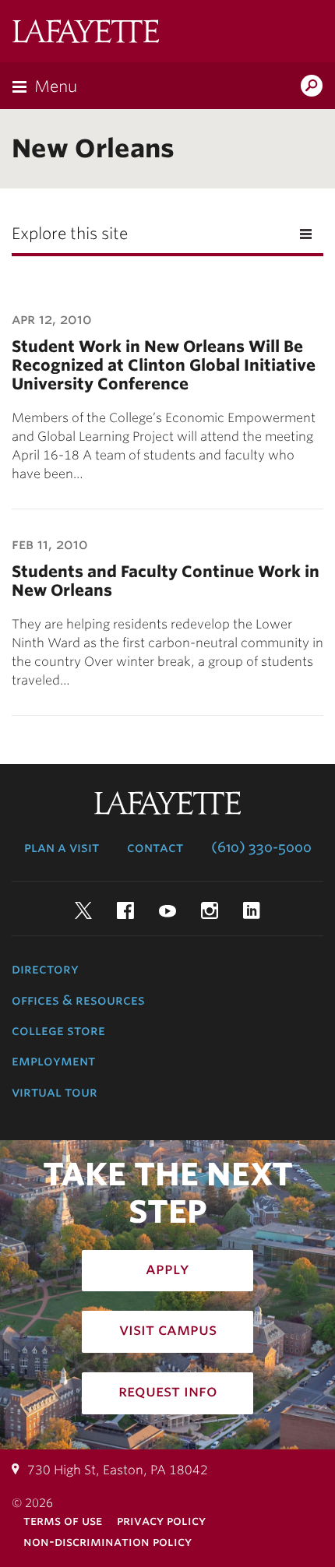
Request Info (167, 1391)
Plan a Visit (61, 847)
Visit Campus (168, 1329)
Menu (55, 86)
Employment (53, 1061)
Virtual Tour (54, 1092)
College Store (58, 1030)
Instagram (209, 910)
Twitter (83, 910)
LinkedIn (251, 910)
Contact (155, 847)
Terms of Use (62, 1520)
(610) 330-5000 (261, 847)
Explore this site (70, 233)
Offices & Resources (78, 1000)
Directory (45, 969)
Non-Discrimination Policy (107, 1541)
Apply (167, 1268)
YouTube (167, 910)
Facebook (125, 910)
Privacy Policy (161, 1520)
